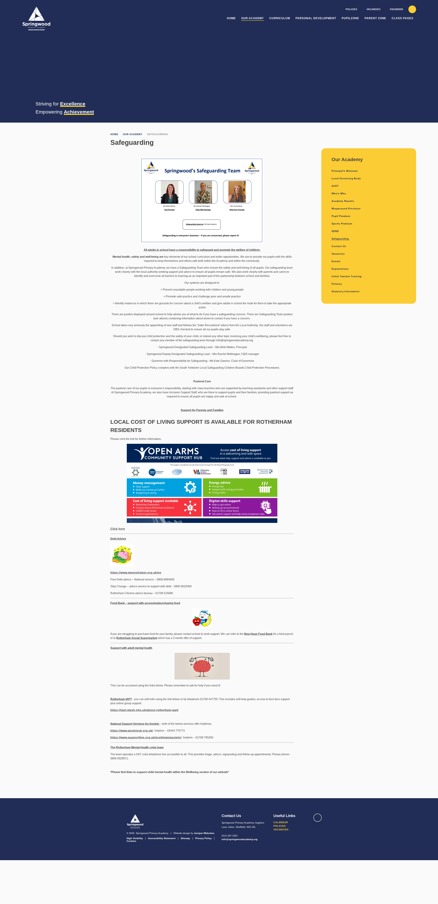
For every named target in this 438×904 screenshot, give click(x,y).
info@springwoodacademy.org (239, 839)
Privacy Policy (203, 838)
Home (114, 134)
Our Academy (132, 134)
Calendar (280, 822)
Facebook (396, 9)
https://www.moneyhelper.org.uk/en (135, 572)
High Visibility (135, 838)
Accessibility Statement (162, 838)
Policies (351, 9)
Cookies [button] (131, 841)
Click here (117, 528)
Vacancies (374, 9)
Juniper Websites (204, 833)
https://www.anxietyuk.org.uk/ (131, 730)
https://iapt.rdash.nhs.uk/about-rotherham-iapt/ (144, 710)
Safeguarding (157, 134)
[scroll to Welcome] (317, 818)
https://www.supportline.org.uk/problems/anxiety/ (146, 737)
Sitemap (185, 838)
